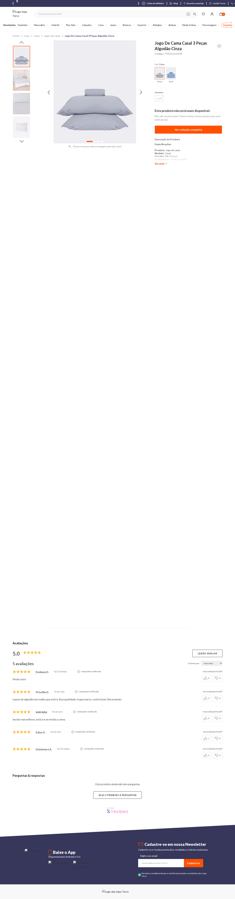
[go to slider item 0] (21, 56)
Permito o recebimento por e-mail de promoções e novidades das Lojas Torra (174, 874)
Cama (37, 35)
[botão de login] (212, 14)
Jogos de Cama (52, 35)
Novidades (9, 25)
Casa (26, 35)
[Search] (195, 14)
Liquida (227, 25)
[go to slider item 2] (21, 103)
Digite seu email (148, 855)
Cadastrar (193, 863)
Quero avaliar (207, 653)
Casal (159, 98)
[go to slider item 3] (21, 127)
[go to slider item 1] (21, 80)
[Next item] (138, 3)
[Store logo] (21, 14)
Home (16, 35)
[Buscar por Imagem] (188, 14)
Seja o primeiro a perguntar (117, 795)
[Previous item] (13, 3)
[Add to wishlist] (219, 46)
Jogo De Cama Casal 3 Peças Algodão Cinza (89, 35)
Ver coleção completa (188, 129)
